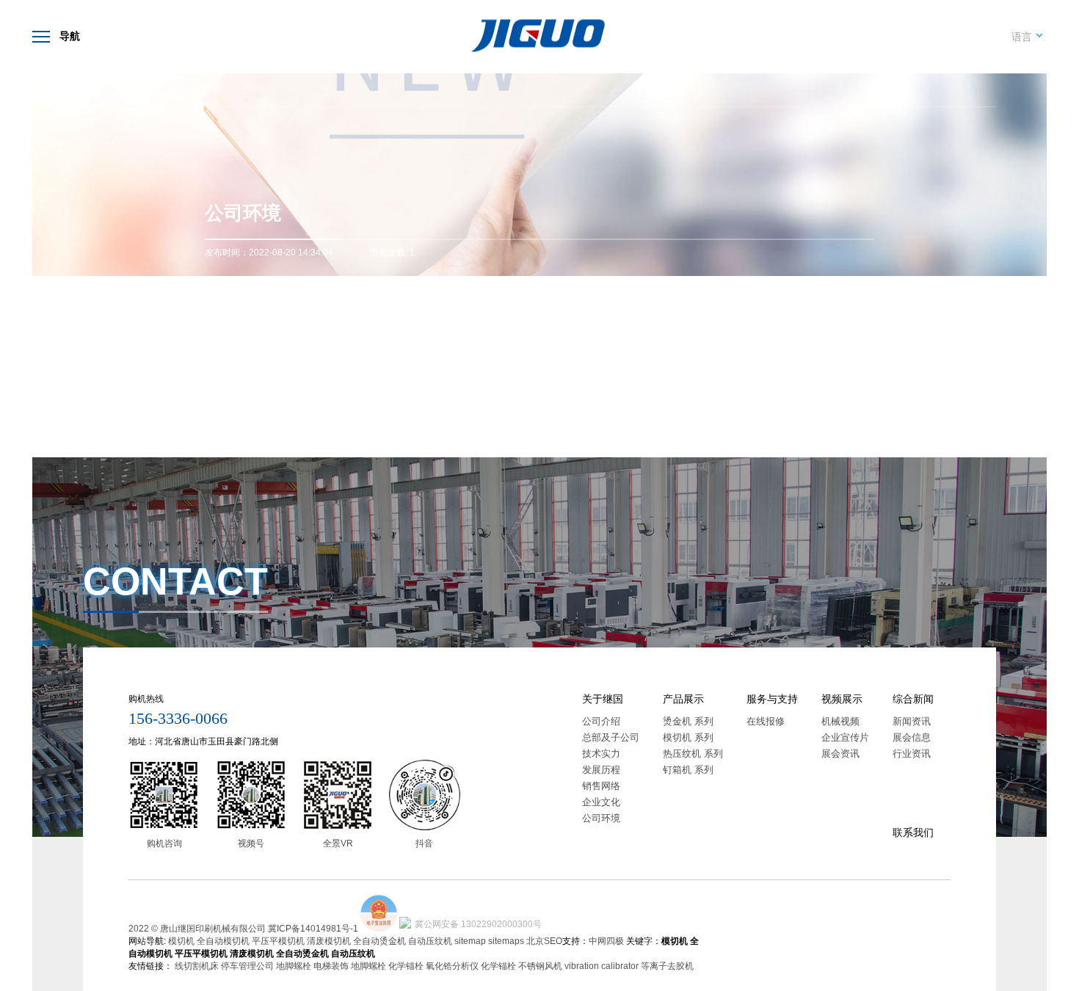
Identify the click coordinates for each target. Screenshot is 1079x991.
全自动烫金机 (379, 941)
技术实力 (601, 753)
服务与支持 (772, 699)
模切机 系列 (688, 737)
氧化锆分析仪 (452, 966)
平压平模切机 (278, 941)
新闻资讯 (912, 721)
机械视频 (840, 721)
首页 (92, 90)
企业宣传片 (845, 737)
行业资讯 (912, 753)
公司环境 (200, 90)
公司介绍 (601, 721)
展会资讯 (840, 753)
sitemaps (506, 941)
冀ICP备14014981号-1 (313, 928)
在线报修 (765, 721)
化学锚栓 (406, 966)
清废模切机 (329, 941)
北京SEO (544, 941)
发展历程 (601, 769)
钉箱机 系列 (688, 769)
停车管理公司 (247, 966)
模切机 (181, 941)
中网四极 (606, 941)
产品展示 (683, 699)
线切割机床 (197, 966)
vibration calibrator (601, 966)
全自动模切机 (223, 941)
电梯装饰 (331, 966)
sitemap (470, 941)
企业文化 (601, 801)
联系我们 (913, 832)
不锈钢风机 (540, 966)
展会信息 (912, 737)
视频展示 (841, 699)
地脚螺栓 (293, 966)
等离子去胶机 (667, 966)
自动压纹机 (430, 941)
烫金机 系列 (688, 721)
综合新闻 (913, 699)
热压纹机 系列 (693, 753)
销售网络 (601, 785)
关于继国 (141, 90)
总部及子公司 (610, 737)
